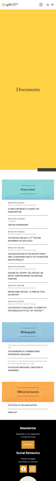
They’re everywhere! (18, 225)
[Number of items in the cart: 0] (47, 5)
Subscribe (28, 444)
